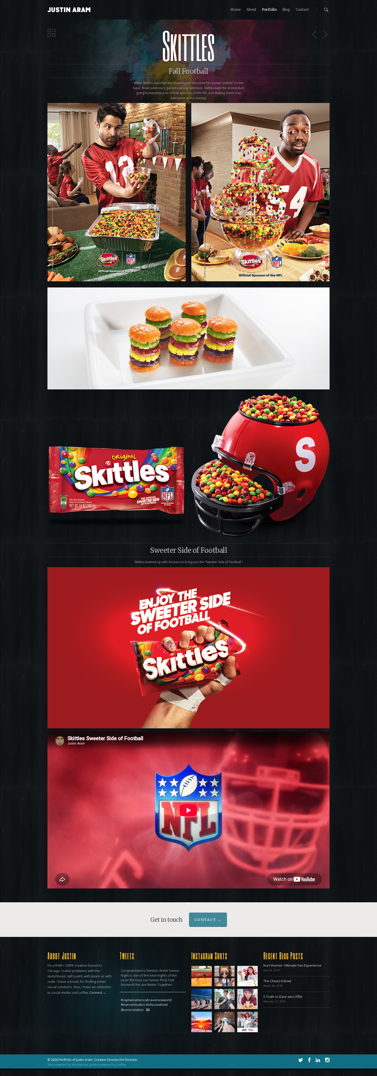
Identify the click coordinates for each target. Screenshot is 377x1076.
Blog (286, 9)
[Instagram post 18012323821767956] (224, 1022)
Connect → (97, 992)
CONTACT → (208, 919)
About (251, 9)
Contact (302, 9)
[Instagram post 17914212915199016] (201, 976)
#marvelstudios (133, 1004)
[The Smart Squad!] (247, 1022)
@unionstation (132, 1010)
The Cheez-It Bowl (277, 981)
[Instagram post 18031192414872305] (201, 1022)
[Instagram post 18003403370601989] (247, 999)
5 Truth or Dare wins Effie (282, 996)
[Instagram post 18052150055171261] (224, 976)
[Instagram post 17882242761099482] (201, 999)
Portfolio (269, 9)
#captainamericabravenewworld (146, 1000)
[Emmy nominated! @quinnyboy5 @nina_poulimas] (247, 976)
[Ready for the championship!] (224, 999)
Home (235, 9)
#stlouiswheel (157, 1004)
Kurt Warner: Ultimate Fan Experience (292, 965)
